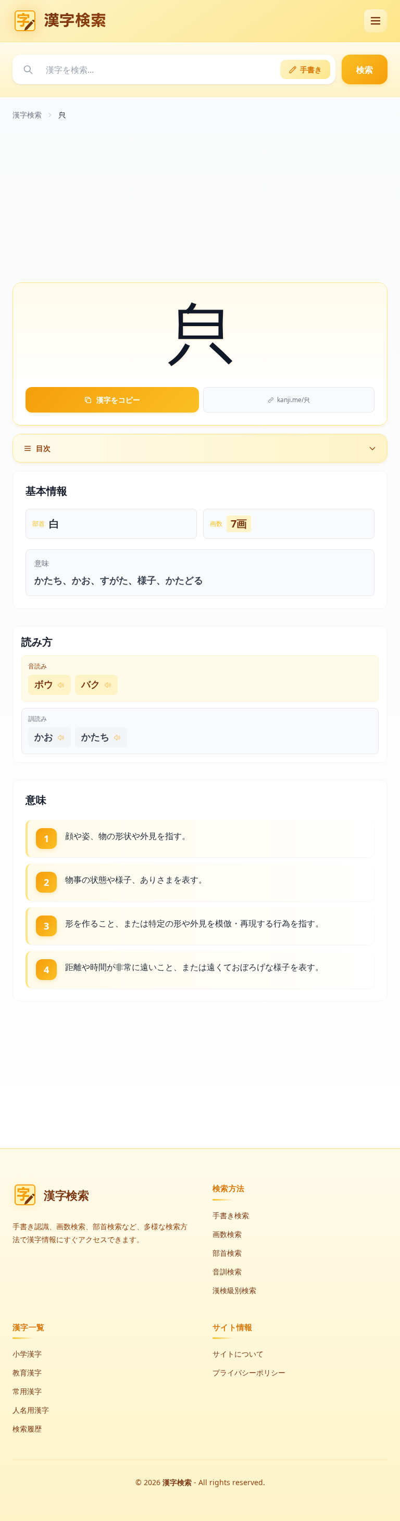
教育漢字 (27, 1372)
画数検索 (227, 1234)
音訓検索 (227, 1272)
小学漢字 (27, 1354)
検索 (364, 69)
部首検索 (227, 1253)
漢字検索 (27, 115)
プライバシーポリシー (249, 1372)
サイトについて (238, 1354)
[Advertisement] (200, 201)
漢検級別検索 (234, 1290)
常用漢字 (27, 1391)
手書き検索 (231, 1215)
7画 (239, 524)
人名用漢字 (30, 1410)
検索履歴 (27, 1429)
